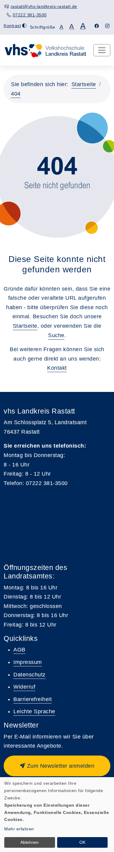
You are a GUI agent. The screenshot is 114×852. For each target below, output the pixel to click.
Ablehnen (29, 842)
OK (82, 842)
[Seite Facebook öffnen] (97, 25)
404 (16, 94)
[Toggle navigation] (101, 50)
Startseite (83, 84)
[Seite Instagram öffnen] (107, 25)
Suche (56, 335)
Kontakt (57, 368)
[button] (57, 766)
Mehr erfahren (19, 828)
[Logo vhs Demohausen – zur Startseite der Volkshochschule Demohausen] (45, 50)
